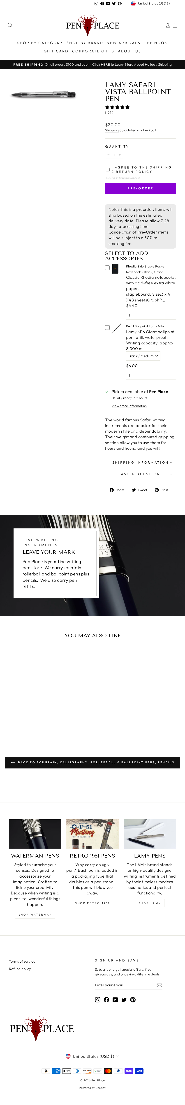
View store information (129, 406)
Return (125, 172)
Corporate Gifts (93, 51)
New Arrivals (123, 42)
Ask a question (140, 474)
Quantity (117, 146)
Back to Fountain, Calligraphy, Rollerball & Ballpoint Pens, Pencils (96, 762)
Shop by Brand (85, 42)
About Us (129, 51)
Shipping (112, 130)
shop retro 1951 (92, 903)
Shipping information (140, 462)
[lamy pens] (150, 834)
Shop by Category (40, 42)
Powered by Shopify (92, 1087)
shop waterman (35, 914)
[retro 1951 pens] (92, 834)
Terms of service (22, 961)
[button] (118, 107)
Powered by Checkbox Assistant (123, 177)
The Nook (156, 42)
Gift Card (56, 51)
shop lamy (150, 903)
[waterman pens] (35, 834)
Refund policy (20, 969)
